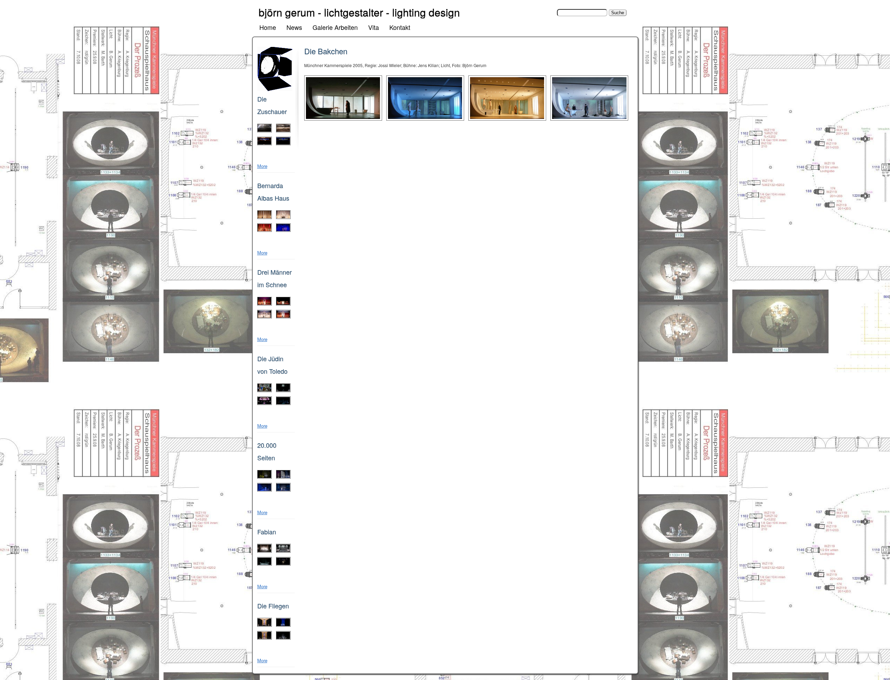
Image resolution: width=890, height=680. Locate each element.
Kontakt (399, 27)
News (294, 27)
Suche (550, 12)
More (262, 166)
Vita (373, 27)
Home (267, 27)
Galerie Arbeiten (335, 27)
